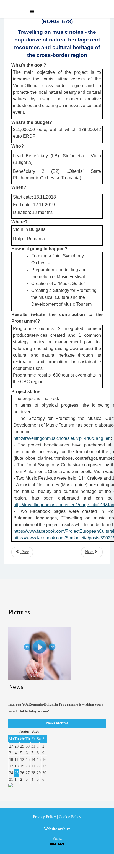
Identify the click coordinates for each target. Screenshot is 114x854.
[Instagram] (85, 598)
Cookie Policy (70, 817)
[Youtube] (63, 598)
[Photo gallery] (57, 653)
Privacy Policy (44, 817)
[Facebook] (18, 598)
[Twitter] (40, 598)
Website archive (57, 829)
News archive (57, 723)
